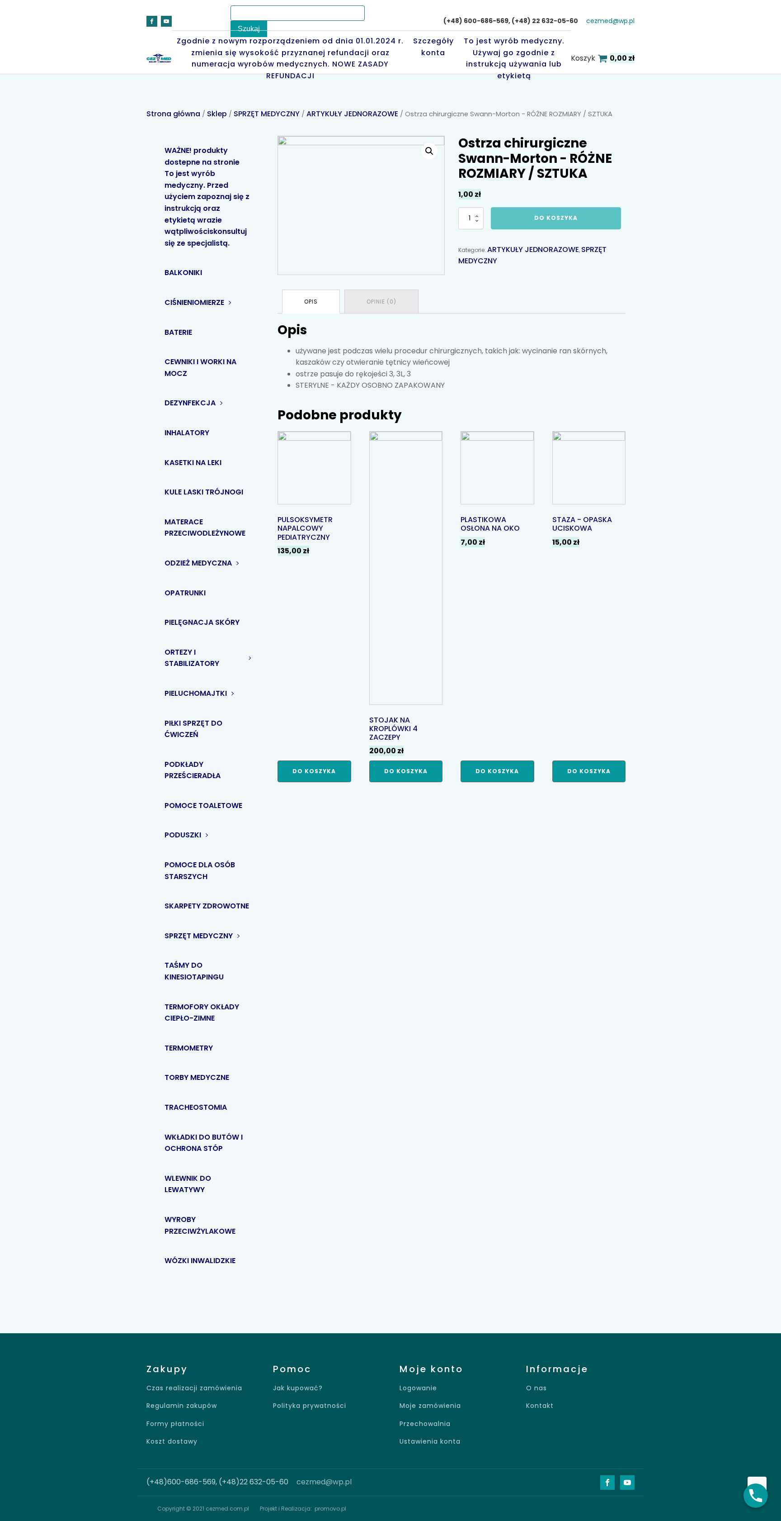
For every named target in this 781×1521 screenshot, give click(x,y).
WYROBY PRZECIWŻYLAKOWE (200, 1225)
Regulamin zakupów (181, 1405)
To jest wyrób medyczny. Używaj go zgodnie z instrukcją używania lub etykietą (514, 58)
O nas (536, 1388)
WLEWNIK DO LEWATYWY (188, 1184)
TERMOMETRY (189, 1048)
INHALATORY (187, 433)
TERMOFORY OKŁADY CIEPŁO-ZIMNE (202, 1013)
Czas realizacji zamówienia (194, 1388)
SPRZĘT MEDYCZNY (267, 114)
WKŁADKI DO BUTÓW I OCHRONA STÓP (204, 1143)
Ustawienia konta (430, 1441)
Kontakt (540, 1405)
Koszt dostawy (172, 1441)
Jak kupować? (298, 1388)
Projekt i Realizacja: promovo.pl (303, 1508)
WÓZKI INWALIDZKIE (200, 1260)
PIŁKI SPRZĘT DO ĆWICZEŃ (193, 729)
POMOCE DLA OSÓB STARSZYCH (200, 871)
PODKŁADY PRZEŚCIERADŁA (193, 770)
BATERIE (178, 332)
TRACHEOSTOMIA (196, 1107)
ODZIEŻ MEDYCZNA (198, 563)
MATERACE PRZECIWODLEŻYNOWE (205, 528)
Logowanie (418, 1388)
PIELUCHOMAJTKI (196, 693)
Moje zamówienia (430, 1405)
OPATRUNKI (185, 593)
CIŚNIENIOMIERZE (194, 302)
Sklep (217, 114)
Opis (311, 301)
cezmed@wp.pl (610, 21)
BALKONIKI (183, 272)
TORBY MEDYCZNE (197, 1077)
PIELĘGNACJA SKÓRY (202, 622)
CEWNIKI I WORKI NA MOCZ (200, 367)
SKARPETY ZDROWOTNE (207, 906)
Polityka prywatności (309, 1405)
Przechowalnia (425, 1424)
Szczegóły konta (433, 47)
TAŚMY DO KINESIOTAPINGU (194, 971)
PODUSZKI (183, 835)
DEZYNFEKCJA (190, 403)
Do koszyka (556, 218)
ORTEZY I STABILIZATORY (192, 658)
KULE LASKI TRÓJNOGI (204, 492)
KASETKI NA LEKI (193, 462)
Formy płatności (175, 1424)
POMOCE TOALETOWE (203, 805)
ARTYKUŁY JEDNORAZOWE (352, 114)
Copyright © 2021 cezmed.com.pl (203, 1508)
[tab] (311, 302)
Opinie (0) (381, 301)
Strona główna (173, 114)
